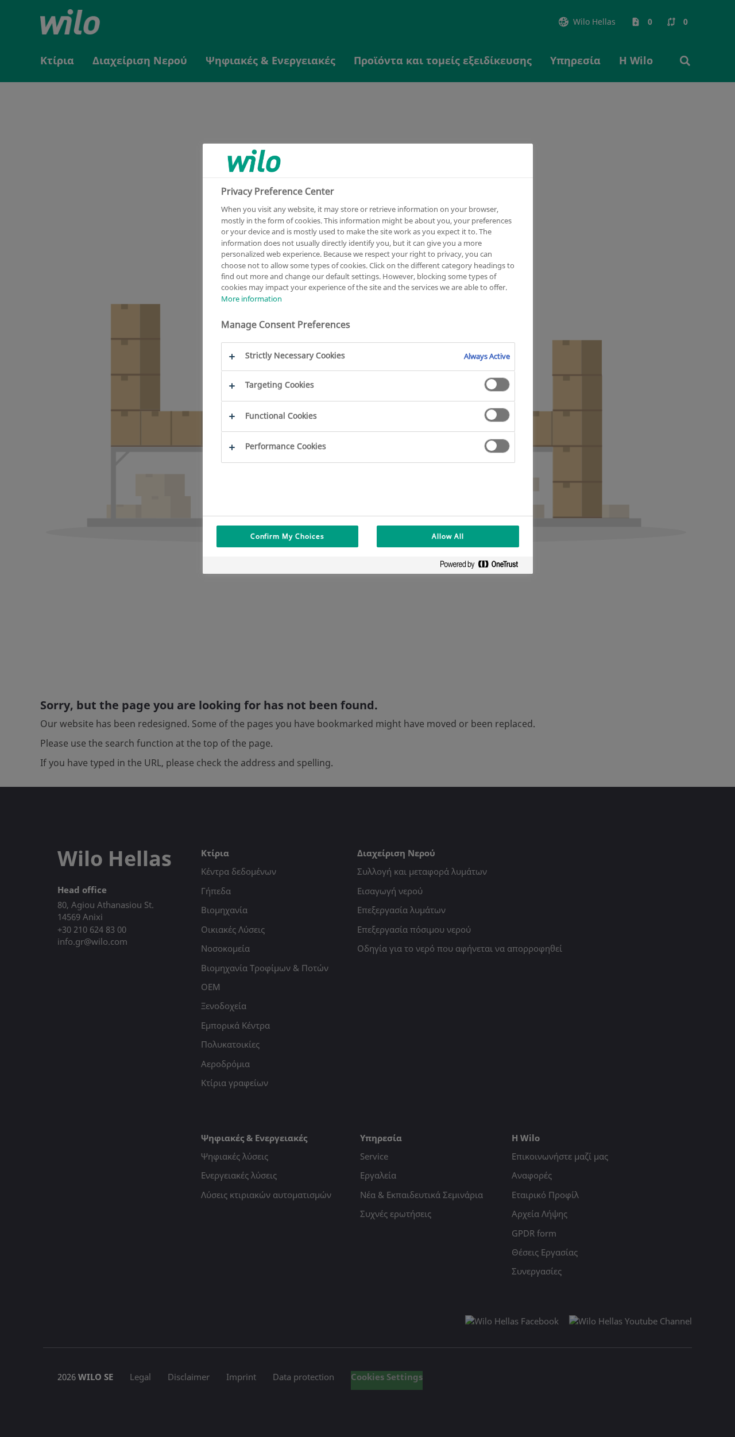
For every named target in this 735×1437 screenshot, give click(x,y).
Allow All (448, 536)
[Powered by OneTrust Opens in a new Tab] (483, 566)
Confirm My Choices (287, 536)
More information (251, 298)
